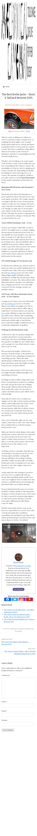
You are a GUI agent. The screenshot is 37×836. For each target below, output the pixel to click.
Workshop (18, 631)
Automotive (13, 629)
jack (5, 342)
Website (4, 720)
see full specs (13, 273)
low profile (5, 313)
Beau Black (15, 105)
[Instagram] (22, 599)
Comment (5, 675)
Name (4, 702)
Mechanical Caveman (23, 566)
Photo (10, 131)
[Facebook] (7, 599)
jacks (22, 489)
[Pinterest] (29, 599)
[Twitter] (14, 599)
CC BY (28, 131)
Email (4, 711)
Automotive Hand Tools (26, 629)
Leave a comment (26, 105)
